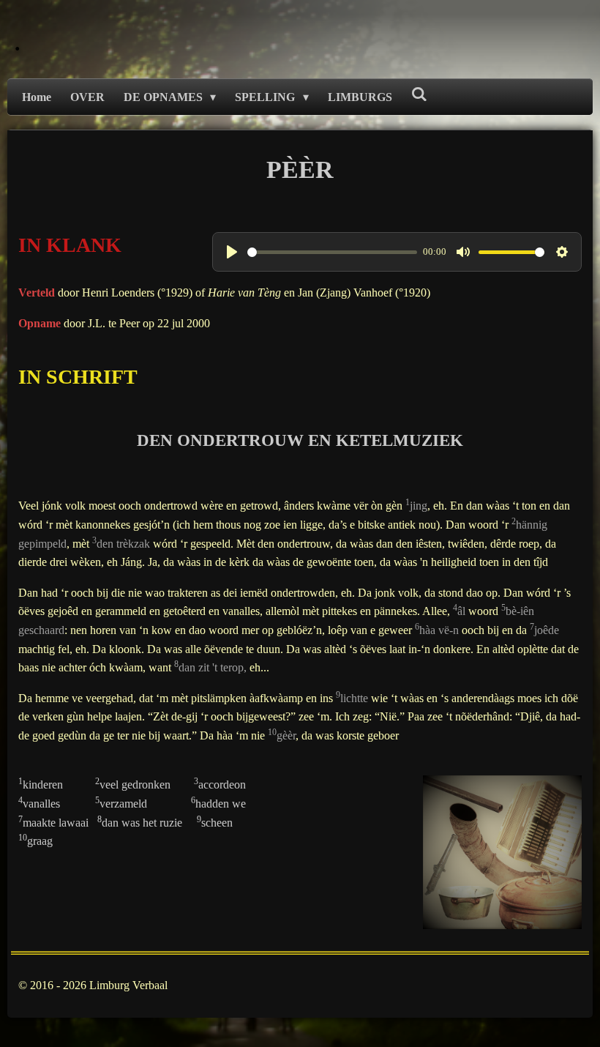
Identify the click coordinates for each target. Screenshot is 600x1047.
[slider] (332, 252)
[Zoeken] (419, 94)
